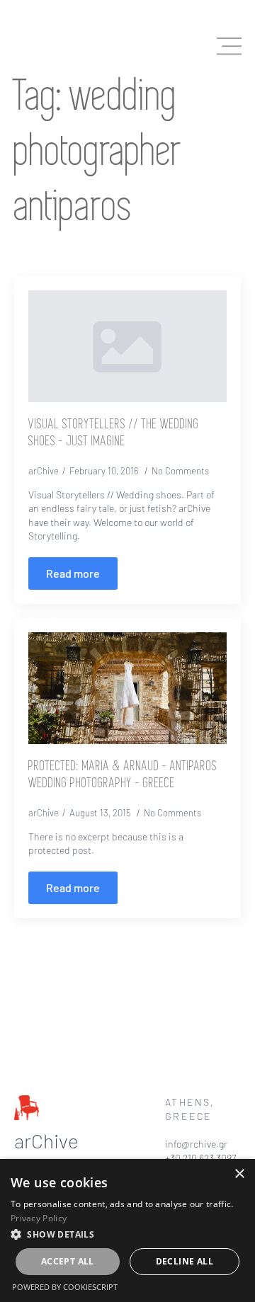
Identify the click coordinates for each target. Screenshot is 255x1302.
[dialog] (127, 1230)
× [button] (239, 1174)
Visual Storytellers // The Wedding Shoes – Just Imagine (113, 433)
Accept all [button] (67, 1261)
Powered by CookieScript (65, 1286)
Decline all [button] (184, 1261)
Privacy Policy (39, 1218)
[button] (127, 1234)
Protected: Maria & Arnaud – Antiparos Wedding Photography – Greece (122, 775)
